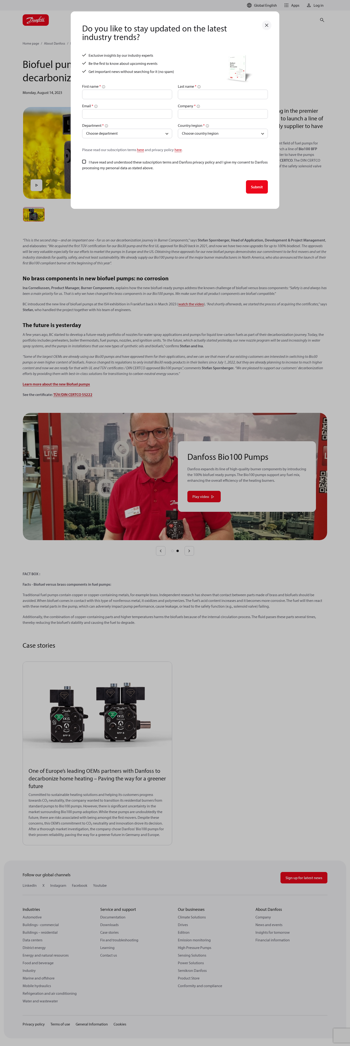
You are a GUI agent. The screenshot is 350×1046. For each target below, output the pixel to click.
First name (91, 86)
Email (87, 105)
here (140, 149)
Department (93, 125)
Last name (187, 86)
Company (187, 105)
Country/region (191, 125)
